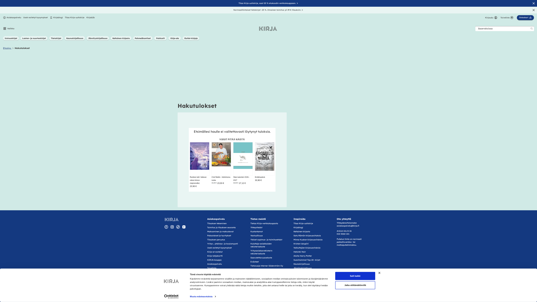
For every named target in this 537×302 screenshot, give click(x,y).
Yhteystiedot (256, 227)
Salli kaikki (355, 276)
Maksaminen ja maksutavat (220, 231)
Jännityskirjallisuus (303, 268)
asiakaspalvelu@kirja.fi (348, 226)
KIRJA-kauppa (214, 260)
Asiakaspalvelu (14, 17)
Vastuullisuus (256, 235)
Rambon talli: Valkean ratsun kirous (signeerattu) (198, 180)
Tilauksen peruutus (216, 239)
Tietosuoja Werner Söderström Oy (266, 266)
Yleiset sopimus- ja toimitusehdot (266, 239)
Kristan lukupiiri (301, 243)
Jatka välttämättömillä (355, 285)
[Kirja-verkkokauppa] (171, 219)
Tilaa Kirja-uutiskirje (74, 17)
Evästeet (254, 261)
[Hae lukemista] (532, 28)
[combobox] (504, 28)
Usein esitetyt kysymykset (35, 17)
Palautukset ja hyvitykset (219, 235)
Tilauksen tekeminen (217, 223)
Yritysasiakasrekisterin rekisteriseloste (261, 252)
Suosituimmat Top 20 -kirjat (307, 260)
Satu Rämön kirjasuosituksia (307, 235)
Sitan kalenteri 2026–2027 (241, 178)
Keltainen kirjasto (302, 231)
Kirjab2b (90, 17)
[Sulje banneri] (379, 273)
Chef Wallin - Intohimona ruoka (221, 178)
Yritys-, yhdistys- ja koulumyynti (222, 243)
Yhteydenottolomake (347, 223)
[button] (8, 28)
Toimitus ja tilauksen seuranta (221, 227)
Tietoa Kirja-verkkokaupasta (264, 223)
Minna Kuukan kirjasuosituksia (308, 239)
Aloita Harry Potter (303, 256)
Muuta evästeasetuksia (201, 296)
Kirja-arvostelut (214, 252)
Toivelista (211, 268)
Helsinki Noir (300, 252)
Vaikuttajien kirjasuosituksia (307, 247)
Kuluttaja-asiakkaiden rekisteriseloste (261, 245)
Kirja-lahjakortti (215, 256)
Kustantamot (256, 231)
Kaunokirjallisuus (302, 264)
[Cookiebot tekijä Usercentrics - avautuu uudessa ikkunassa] (171, 296)
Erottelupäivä (260, 177)
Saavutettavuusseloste (261, 257)
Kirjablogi (58, 17)
